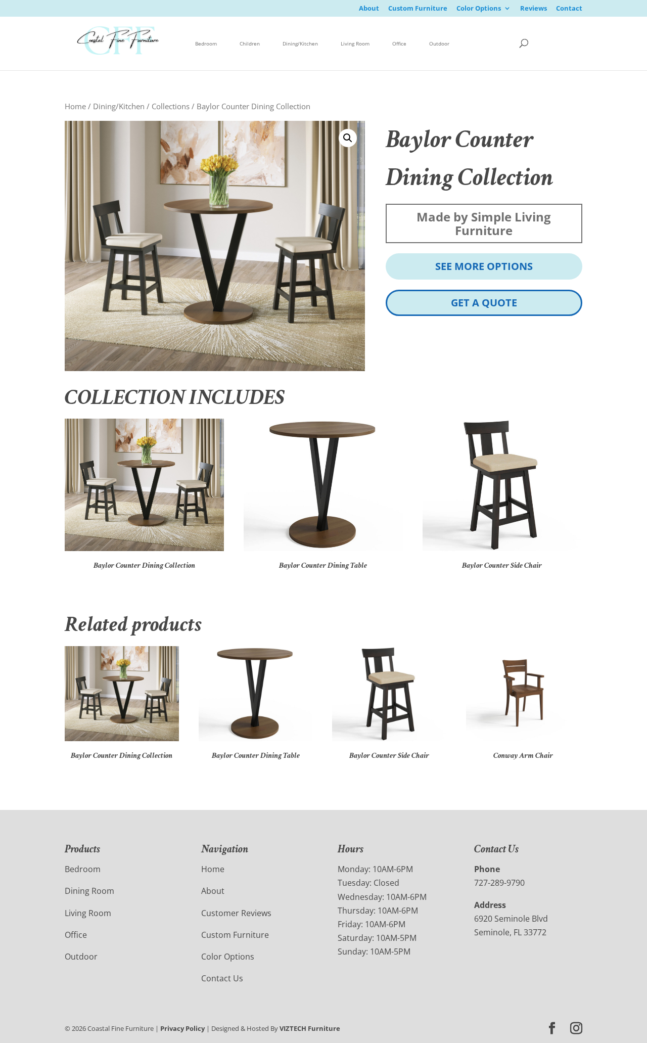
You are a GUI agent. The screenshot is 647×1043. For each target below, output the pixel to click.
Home (75, 106)
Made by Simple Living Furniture (484, 223)
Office (399, 43)
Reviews (533, 9)
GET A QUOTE (484, 302)
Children (250, 43)
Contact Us (222, 978)
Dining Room (89, 890)
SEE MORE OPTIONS (484, 266)
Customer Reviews (236, 913)
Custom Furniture (417, 9)
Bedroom (206, 43)
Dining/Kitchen (300, 43)
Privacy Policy (182, 1028)
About (369, 9)
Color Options (478, 9)
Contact (569, 9)
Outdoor (439, 43)
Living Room (355, 43)
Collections (171, 106)
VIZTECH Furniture (310, 1028)
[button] (348, 138)
